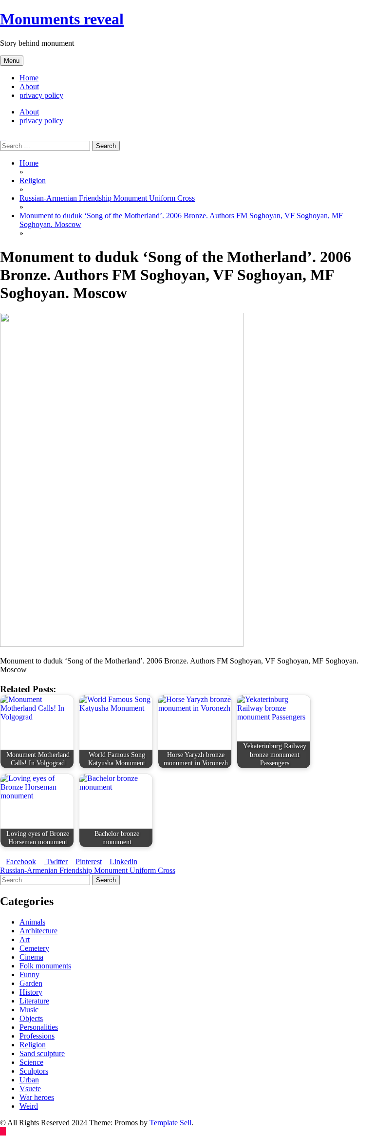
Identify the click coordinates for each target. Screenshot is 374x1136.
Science (31, 1062)
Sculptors (33, 1071)
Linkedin (123, 861)
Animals (32, 922)
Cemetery (34, 948)
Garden (30, 983)
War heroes (36, 1097)
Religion (32, 1045)
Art (24, 939)
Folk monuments (45, 966)
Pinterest (88, 861)
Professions (37, 1036)
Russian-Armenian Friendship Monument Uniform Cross (87, 870)
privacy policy (41, 95)
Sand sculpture (42, 1053)
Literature (34, 1001)
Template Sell (170, 1122)
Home (28, 78)
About (29, 86)
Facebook (21, 861)
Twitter (56, 861)
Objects (31, 1018)
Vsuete (30, 1088)
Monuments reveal (62, 19)
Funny (29, 974)
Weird (28, 1106)
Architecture (38, 931)
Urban (29, 1080)
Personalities (38, 1027)
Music (28, 1009)
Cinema (31, 957)
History (30, 992)
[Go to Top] (3, 1131)
